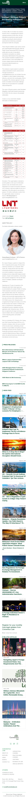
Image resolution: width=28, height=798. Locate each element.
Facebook (17, 744)
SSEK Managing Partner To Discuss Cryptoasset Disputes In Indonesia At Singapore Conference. (12, 369)
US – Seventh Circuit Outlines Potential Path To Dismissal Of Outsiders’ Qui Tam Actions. (14, 476)
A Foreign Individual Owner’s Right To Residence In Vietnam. (13, 615)
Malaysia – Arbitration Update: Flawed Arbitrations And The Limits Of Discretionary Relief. (12, 726)
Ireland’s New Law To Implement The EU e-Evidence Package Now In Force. (13, 431)
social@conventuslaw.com (10, 786)
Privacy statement (17, 794)
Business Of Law (18, 761)
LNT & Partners (9, 218)
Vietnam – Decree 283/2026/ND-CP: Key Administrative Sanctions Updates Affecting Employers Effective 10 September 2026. (13, 594)
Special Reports (18, 763)
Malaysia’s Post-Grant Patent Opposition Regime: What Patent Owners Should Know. (13, 543)
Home (3, 9)
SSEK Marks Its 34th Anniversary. (11, 377)
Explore (5, 755)
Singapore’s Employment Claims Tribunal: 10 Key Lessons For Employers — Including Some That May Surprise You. (12, 411)
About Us (5, 753)
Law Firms (16, 759)
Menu (24, 2)
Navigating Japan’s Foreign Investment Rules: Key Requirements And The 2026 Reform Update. (13, 663)
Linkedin (11, 744)
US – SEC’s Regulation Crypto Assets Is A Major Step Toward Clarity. (14, 499)
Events (4, 759)
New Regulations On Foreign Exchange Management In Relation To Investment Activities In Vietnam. (13, 571)
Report (11, 216)
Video (4, 757)
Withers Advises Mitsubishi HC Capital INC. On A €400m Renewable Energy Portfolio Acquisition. (13, 694)
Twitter (14, 744)
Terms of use (9, 794)
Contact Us (5, 762)
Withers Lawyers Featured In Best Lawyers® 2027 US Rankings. (11, 360)
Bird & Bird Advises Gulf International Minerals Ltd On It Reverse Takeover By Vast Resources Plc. (13, 351)
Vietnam (14, 10)
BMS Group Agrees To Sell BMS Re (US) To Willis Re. (13, 384)
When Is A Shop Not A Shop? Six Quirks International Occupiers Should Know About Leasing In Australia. (13, 455)
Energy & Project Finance (13, 9)
